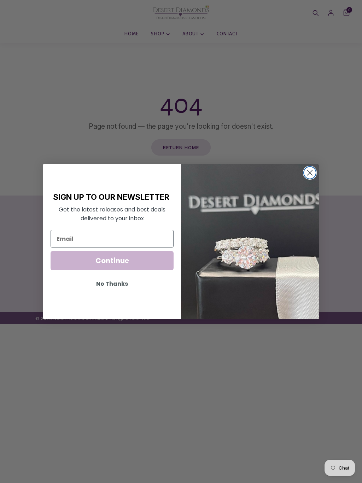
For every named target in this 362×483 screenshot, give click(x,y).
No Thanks (112, 284)
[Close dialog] (310, 173)
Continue (112, 261)
